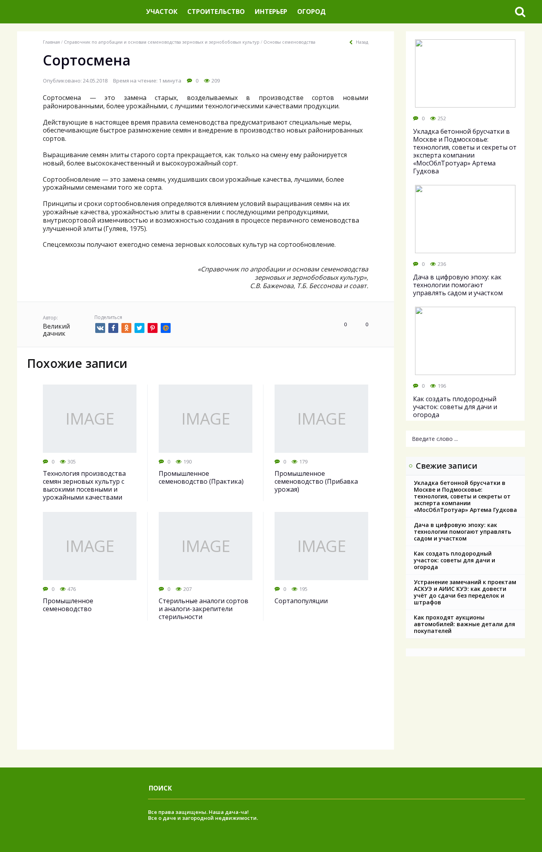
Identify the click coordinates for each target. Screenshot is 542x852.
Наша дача (223, 811)
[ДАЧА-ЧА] (78, 11)
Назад (362, 42)
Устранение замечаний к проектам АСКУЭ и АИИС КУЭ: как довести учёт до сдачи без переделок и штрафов (465, 592)
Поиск (160, 788)
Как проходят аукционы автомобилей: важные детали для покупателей (464, 624)
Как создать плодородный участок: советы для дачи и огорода (454, 560)
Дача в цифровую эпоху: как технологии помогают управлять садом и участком (462, 531)
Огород (311, 11)
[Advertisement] (205, 694)
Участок (161, 11)
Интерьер (271, 11)
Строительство (216, 11)
